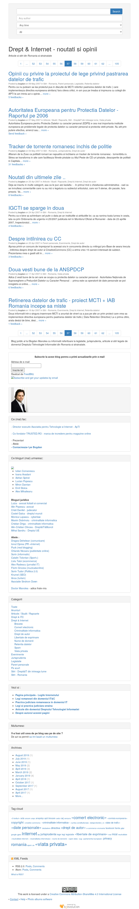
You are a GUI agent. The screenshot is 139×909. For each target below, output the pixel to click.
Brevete (18, 623)
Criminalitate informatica (27, 630)
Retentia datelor (92, 83)
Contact (14, 899)
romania (19, 844)
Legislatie (79, 83)
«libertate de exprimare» (91, 834)
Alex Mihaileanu (23, 491)
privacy (107, 838)
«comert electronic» (89, 817)
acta (22, 818)
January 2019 (22, 775)
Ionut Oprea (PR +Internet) (25, 544)
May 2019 (20, 765)
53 (40, 63)
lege (59, 834)
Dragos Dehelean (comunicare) (28, 540)
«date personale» (26, 827)
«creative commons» (32, 822)
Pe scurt (15, 668)
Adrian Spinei (22, 477)
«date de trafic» (112, 822)
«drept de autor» (73, 827)
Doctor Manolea (19, 588)
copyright (17, 822)
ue (33, 845)
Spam (17, 647)
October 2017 (22, 782)
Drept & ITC (17, 617)
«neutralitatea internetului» (40, 838)
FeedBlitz (29, 374)
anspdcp (40, 818)
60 (89, 63)
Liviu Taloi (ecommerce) (24, 561)
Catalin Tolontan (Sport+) (24, 557)
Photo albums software (40, 899)
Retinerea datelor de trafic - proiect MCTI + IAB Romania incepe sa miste (61, 302)
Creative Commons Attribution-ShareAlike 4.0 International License (85, 894)
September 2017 (24, 785)
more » (47, 93)
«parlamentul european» (93, 838)
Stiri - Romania (50, 83)
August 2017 (22, 789)
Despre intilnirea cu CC (34, 238)
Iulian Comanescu (25, 471)
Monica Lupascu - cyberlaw (26, 517)
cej (62, 818)
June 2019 (21, 762)
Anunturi (15, 610)
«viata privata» (51, 843)
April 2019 (20, 768)
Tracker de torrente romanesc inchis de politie (60, 146)
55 (54, 63)
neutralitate (122, 834)
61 (96, 63)
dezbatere (46, 828)
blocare (51, 818)
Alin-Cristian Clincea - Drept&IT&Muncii (32, 527)
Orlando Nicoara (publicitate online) (30, 551)
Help (23, 899)
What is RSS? (17, 874)
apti (46, 818)
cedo (58, 818)
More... (19, 796)
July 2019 (20, 758)
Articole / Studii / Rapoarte (55, 119)
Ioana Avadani (23, 474)
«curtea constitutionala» (79, 822)
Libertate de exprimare (26, 637)
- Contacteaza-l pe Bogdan (26, 447)
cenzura (67, 818)
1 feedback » (15, 323)
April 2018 (20, 779)
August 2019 (22, 755)
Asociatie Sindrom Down (24, 581)
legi (63, 834)
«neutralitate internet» (20, 838)
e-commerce (91, 828)
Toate (14, 606)
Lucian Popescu (24, 481)
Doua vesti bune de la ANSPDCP (46, 269)
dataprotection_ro (97, 822)
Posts (29, 866)
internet (29, 833)
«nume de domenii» (59, 838)
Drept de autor (78, 150)
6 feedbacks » (16, 287)
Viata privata (105, 119)
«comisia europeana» (117, 818)
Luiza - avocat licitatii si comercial (29, 503)
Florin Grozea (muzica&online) (27, 568)
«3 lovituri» (15, 818)
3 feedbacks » (16, 256)
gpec (19, 834)
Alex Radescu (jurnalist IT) (25, 564)
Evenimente (64, 243)
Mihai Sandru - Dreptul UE (25, 530)
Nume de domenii (23, 640)
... (27, 63)
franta (117, 828)
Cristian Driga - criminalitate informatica (32, 523)
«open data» (73, 838)
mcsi (114, 834)
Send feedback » (17, 133)
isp (39, 834)
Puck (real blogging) (22, 547)
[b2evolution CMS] (69, 906)
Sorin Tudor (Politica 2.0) (24, 571)
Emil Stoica (21, 488)
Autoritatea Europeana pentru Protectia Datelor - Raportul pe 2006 (63, 112)
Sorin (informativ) (20, 554)
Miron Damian (23, 484)
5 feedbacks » (16, 97)
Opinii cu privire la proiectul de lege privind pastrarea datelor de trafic (68, 76)
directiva (55, 828)
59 (82, 63)
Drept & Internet (75, 181)
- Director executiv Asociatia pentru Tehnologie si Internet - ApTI (45, 426)
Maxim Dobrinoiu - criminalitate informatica (34, 520)
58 (75, 63)
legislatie (70, 834)
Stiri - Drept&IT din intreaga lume (83, 119)
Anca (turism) (18, 578)
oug (80, 838)
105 (117, 63)
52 (33, 63)
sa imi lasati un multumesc (43, 736)
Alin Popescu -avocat (22, 506)
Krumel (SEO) (18, 574)
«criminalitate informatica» (56, 822)
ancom (28, 818)
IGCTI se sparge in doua (36, 207)
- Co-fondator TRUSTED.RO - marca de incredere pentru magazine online (51, 433)
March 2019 (21, 772)
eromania (101, 828)
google (14, 834)
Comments (39, 866)
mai (109, 834)
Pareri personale (66, 83)
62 (103, 63)
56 (61, 63)
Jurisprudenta (64, 150)
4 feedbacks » (16, 225)
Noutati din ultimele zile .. (36, 177)
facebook (110, 828)
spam (29, 845)
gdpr (122, 828)
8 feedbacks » (16, 195)
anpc (33, 818)
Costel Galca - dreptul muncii (26, 513)
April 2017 (20, 792)
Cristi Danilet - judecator (24, 510)
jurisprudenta (48, 834)
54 (47, 63)
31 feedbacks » (16, 164)
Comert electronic (23, 627)
